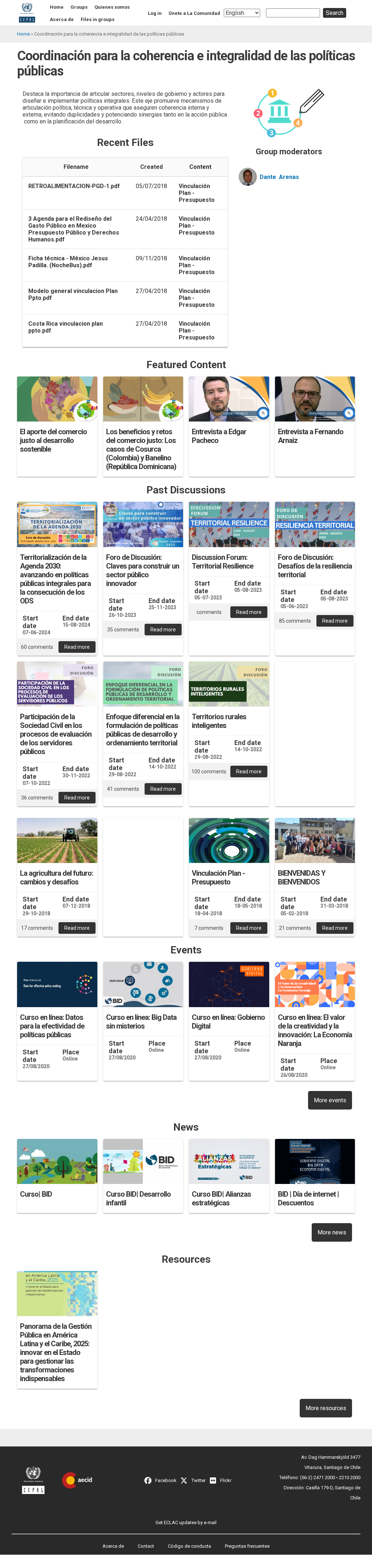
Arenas (289, 177)
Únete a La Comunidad (194, 13)
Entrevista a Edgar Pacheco (219, 436)
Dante (268, 177)
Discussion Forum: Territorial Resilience (222, 561)
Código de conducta (189, 1546)
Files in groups (97, 19)
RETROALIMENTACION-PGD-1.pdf (74, 186)
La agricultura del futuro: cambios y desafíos (56, 877)
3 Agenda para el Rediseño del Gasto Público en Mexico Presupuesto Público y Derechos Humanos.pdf (73, 229)
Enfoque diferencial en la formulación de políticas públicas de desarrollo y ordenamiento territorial (142, 729)
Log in (155, 13)
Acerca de (62, 19)
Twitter (198, 1480)
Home (57, 7)
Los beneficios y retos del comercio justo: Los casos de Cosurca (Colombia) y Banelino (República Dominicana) (141, 449)
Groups (79, 7)
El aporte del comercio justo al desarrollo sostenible (53, 440)
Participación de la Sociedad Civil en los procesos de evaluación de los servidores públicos (56, 734)
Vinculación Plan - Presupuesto (218, 877)
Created (151, 166)
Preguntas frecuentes (247, 1546)
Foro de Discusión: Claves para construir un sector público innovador (142, 570)
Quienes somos (112, 7)
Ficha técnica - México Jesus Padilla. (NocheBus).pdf (68, 262)
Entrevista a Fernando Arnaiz (310, 436)
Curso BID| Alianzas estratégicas (221, 1198)
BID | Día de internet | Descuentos (308, 1198)
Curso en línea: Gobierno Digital (228, 1021)
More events (330, 1100)
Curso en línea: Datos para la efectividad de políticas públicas (52, 1026)
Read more (77, 647)
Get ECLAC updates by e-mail (186, 1522)
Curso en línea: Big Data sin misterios (141, 1021)
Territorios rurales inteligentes (219, 721)
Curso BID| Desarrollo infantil (138, 1198)
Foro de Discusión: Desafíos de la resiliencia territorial (315, 566)
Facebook (166, 1480)
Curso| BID (36, 1194)
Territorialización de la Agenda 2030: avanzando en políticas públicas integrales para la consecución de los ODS (55, 579)
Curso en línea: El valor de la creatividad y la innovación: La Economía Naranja (315, 1030)
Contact (146, 1546)
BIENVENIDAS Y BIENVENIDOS (302, 877)
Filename (76, 166)
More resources (326, 1408)
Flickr (225, 1480)
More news (332, 1232)
